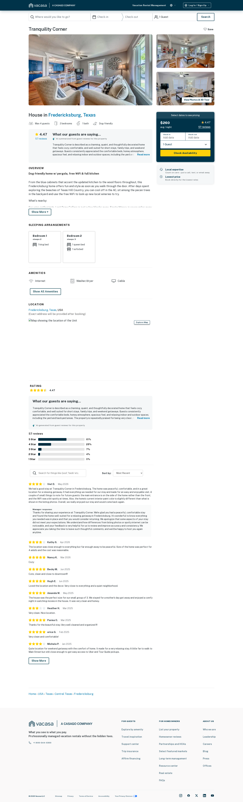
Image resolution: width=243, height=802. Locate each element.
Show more (39, 212)
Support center (130, 744)
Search (205, 16)
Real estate (165, 773)
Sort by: (106, 473)
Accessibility (103, 796)
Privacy (70, 796)
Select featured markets (173, 751)
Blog (205, 751)
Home (32, 693)
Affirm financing (131, 758)
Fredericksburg (64, 115)
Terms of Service (86, 796)
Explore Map (142, 322)
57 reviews (41, 138)
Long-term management (173, 758)
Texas (89, 115)
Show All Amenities (45, 291)
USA (40, 693)
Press (206, 758)
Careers (207, 744)
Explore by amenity (132, 729)
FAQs (162, 780)
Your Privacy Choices (123, 796)
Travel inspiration (132, 736)
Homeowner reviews (170, 736)
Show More (39, 660)
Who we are (209, 729)
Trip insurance (130, 751)
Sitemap (58, 796)
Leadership (209, 736)
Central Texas (63, 693)
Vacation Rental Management (149, 5)
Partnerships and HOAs (172, 744)
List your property (169, 729)
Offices (207, 766)
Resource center (168, 766)
